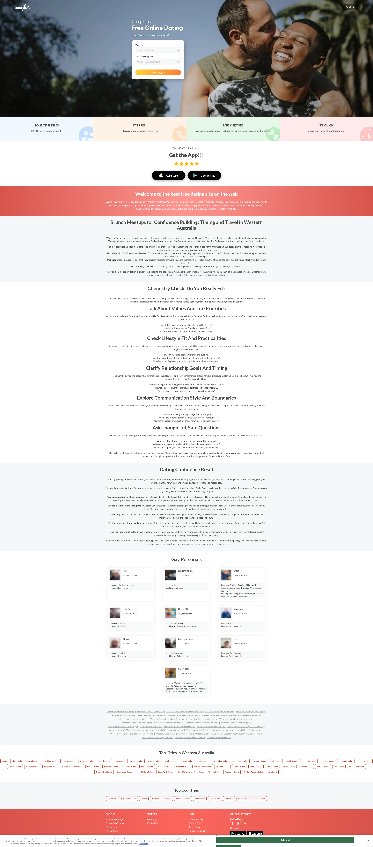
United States (113, 798)
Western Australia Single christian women (205, 730)
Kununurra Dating (129, 766)
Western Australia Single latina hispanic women (131, 733)
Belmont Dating (154, 761)
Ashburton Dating (52, 761)
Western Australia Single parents (157, 737)
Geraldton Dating (364, 761)
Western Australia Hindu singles (133, 719)
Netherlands (200, 798)
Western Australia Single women (190, 737)
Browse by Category (116, 819)
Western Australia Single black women (126, 730)
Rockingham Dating (124, 772)
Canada (144, 798)
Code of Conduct (197, 831)
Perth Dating (339, 766)
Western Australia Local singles (235, 722)
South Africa (243, 798)
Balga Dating (119, 761)
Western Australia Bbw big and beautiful (185, 711)
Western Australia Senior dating (211, 726)
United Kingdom (129, 798)
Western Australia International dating (199, 719)
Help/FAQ (152, 819)
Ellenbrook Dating (309, 761)
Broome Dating (187, 761)
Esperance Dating (327, 761)
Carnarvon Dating (259, 761)
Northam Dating (323, 766)
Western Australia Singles (219, 737)
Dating (4, 761)
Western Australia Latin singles (168, 722)
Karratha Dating (93, 766)
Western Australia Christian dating (184, 715)
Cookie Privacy (196, 819)
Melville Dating (239, 766)
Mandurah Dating (164, 766)
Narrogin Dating (289, 766)
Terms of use (195, 827)
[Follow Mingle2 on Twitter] (244, 823)
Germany (167, 798)
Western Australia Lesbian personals (201, 722)
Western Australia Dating (253, 772)
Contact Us (152, 823)
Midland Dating (256, 766)
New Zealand (215, 798)
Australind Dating (87, 761)
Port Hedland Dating (104, 772)
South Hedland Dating (145, 772)
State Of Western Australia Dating (190, 772)
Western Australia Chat (155, 715)
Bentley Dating (170, 761)
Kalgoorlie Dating (50, 766)
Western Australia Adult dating (120, 711)
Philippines (229, 798)
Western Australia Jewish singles (137, 722)
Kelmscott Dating (111, 766)
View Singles (158, 72)
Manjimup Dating (182, 766)
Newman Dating (306, 766)
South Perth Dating (165, 772)
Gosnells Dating (15, 766)
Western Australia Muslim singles (179, 726)
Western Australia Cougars (214, 715)
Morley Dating (272, 766)
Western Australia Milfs (151, 726)
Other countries (259, 798)
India (178, 798)
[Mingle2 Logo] (22, 7)
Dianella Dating (291, 761)
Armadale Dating (33, 761)
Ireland (187, 798)
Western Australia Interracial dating (235, 719)
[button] (350, 7)
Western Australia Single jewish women (244, 730)
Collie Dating (276, 761)
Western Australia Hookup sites (165, 719)
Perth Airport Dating (356, 766)
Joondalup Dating (32, 766)
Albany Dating (17, 761)
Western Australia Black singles (250, 711)
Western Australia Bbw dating (220, 711)
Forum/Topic (112, 831)
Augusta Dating (69, 761)
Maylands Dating (222, 766)
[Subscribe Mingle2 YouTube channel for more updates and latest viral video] (238, 823)
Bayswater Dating (136, 761)
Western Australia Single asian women (245, 726)
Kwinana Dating (147, 766)
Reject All (285, 840)
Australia (155, 798)
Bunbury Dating (203, 761)
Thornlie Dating (214, 772)
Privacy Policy (196, 823)
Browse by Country (115, 823)
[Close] (368, 840)
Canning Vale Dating (240, 761)
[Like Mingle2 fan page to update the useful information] (232, 823)
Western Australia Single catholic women (164, 730)
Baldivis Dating (104, 761)
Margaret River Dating (202, 766)
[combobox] (158, 50)
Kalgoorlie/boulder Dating (72, 766)
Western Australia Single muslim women (242, 733)
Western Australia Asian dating (151, 711)
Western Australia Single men (208, 733)
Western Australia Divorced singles (245, 715)
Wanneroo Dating (232, 772)
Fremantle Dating (346, 761)
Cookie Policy (144, 844)
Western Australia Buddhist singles (126, 715)
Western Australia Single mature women (174, 733)
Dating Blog (112, 827)
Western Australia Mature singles (123, 726)
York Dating (272, 772)
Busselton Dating (221, 761)
